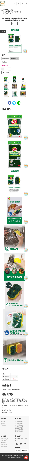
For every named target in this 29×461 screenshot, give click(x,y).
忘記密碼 (3, 441)
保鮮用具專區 (19, 431)
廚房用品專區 (19, 421)
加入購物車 (6, 72)
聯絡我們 (3, 423)
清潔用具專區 (19, 429)
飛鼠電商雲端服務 (15, 457)
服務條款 (3, 442)
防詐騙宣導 (4, 446)
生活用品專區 (19, 427)
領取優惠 (25, 450)
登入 (8, 439)
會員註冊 (3, 439)
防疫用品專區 (19, 423)
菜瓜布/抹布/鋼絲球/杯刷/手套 (12, 12)
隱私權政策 (4, 444)
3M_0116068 (7, 14)
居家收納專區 (19, 425)
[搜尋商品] (18, 4)
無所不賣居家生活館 (7, 10)
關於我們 (3, 421)
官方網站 (3, 425)
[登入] (14, 4)
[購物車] (22, 4)
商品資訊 (14, 23)
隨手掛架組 (5, 58)
